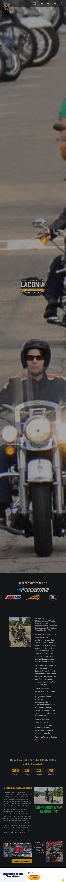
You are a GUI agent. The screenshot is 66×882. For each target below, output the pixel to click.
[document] (33, 441)
